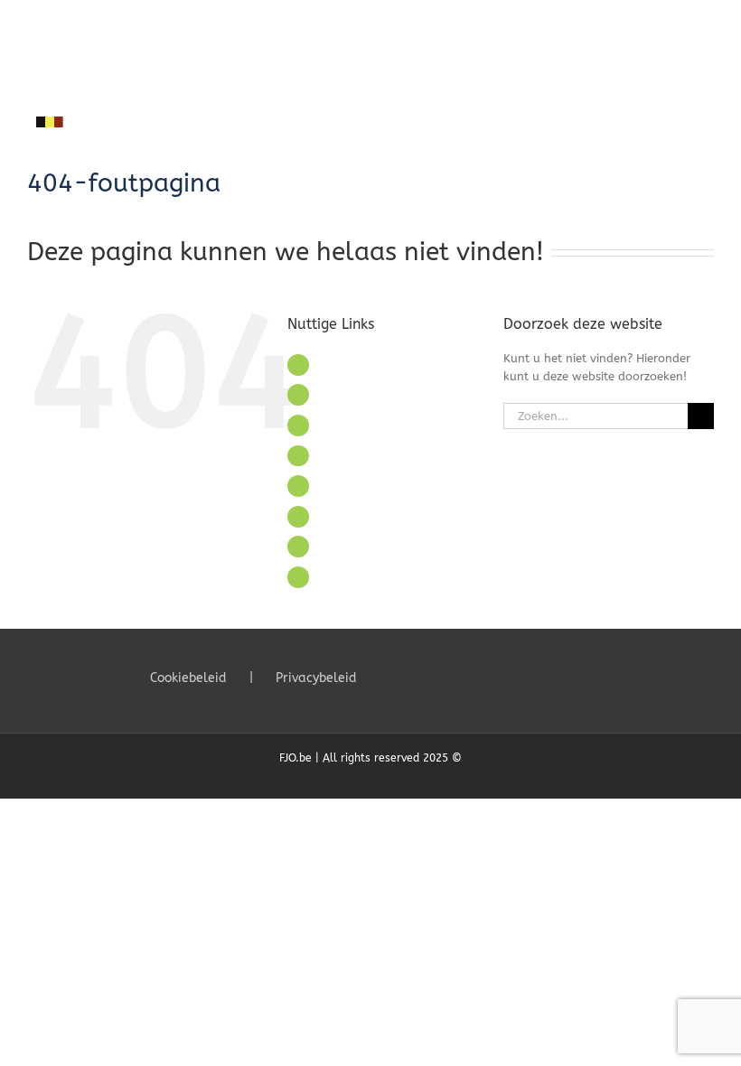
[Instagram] (438, 676)
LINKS (334, 455)
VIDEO (336, 516)
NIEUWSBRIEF (357, 546)
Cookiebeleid (188, 678)
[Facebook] (389, 676)
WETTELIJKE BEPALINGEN (390, 576)
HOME (335, 364)
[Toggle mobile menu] (706, 27)
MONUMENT (353, 425)
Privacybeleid (316, 678)
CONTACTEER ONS (371, 485)
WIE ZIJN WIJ (355, 394)
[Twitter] (413, 676)
